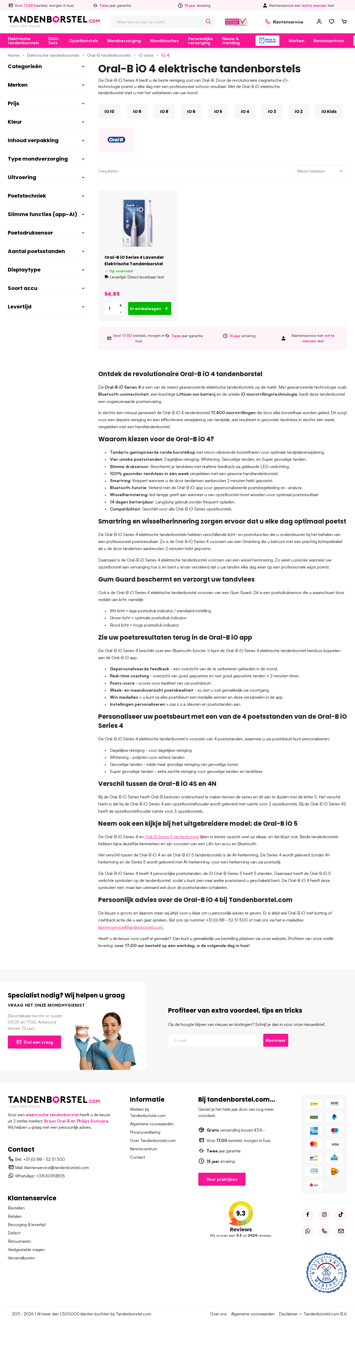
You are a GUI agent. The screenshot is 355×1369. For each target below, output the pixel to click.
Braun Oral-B (57, 1121)
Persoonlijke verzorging (200, 40)
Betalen (15, 1216)
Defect (14, 1232)
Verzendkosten (21, 1257)
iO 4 (165, 55)
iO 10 (109, 112)
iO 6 (191, 112)
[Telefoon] (324, 1231)
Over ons (218, 1313)
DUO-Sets (54, 40)
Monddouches (164, 41)
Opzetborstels (83, 41)
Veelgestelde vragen (26, 1249)
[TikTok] (341, 1214)
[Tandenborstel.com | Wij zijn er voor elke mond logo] (54, 21)
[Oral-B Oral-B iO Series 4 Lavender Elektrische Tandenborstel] (138, 223)
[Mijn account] (319, 22)
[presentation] (98, 111)
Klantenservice (288, 21)
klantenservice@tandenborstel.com (130, 927)
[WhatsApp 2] (307, 1231)
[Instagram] (324, 1214)
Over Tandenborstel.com (153, 1140)
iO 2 (299, 112)
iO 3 (272, 112)
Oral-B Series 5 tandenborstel (172, 836)
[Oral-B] (116, 139)
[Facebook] (307, 1214)
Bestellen (16, 1207)
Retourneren (19, 1241)
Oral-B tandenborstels (109, 55)
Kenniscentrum (329, 41)
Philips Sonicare (92, 1121)
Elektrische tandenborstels (23, 40)
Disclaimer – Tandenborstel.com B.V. (313, 1313)
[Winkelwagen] (344, 22)
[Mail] (341, 1231)
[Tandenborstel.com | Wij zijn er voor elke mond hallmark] (236, 21)
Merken (296, 41)
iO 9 (137, 112)
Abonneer (276, 1040)
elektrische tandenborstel (52, 1114)
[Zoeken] (208, 22)
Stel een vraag (38, 1042)
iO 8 (164, 112)
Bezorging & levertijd (26, 1224)
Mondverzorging (124, 41)
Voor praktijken (222, 1179)
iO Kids (329, 112)
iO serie (146, 55)
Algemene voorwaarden (152, 1123)
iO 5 (218, 112)
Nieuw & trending (231, 40)
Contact (137, 1157)
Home (13, 55)
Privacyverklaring (145, 1132)
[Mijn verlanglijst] (331, 22)
